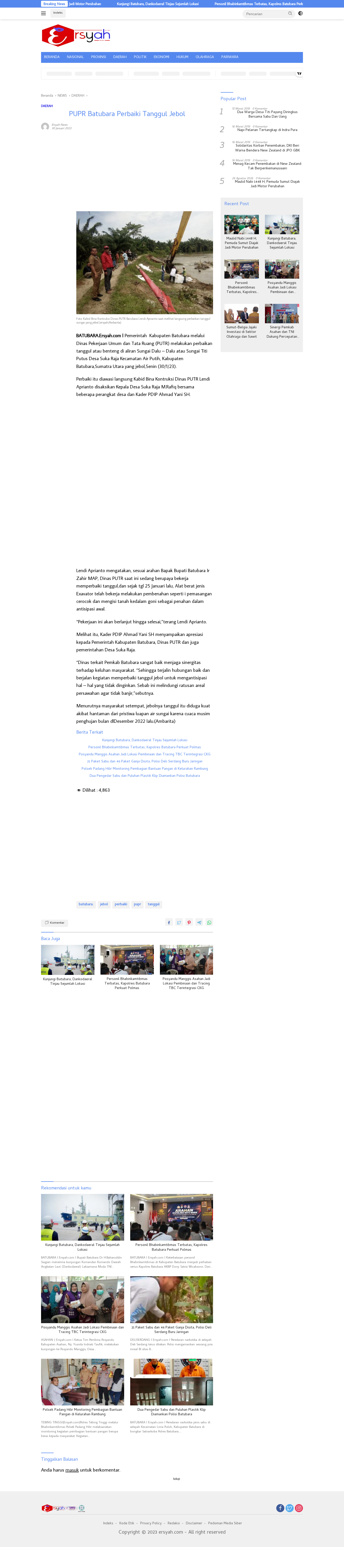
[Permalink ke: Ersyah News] (45, 126)
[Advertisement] (56, 211)
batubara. (86, 905)
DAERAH (120, 57)
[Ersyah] (76, 35)
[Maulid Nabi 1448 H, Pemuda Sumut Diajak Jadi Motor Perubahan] (241, 224)
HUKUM (182, 57)
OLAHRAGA (205, 57)
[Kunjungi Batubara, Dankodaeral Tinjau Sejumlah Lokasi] (67, 960)
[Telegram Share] (199, 922)
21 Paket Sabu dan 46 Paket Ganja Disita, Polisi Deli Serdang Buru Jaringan (144, 762)
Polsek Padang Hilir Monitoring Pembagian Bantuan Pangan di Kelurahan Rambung (145, 769)
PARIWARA (229, 57)
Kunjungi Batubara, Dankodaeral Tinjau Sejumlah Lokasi (124, 4)
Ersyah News (59, 124)
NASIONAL (75, 57)
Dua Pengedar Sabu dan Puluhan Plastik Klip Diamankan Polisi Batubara (145, 776)
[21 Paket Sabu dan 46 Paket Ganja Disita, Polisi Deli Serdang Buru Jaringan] (171, 1299)
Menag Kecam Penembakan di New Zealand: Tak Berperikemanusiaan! (267, 166)
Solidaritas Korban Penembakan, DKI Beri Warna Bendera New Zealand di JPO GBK (267, 148)
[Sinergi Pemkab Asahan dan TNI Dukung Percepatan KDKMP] (282, 313)
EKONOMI (161, 57)
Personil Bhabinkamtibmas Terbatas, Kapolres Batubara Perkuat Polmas (233, 4)
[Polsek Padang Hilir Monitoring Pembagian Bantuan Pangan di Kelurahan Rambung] (82, 1382)
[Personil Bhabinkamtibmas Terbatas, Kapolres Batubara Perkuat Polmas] (127, 960)
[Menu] (44, 13)
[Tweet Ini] (179, 922)
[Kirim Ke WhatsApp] (209, 922)
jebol (104, 905)
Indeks (58, 13)
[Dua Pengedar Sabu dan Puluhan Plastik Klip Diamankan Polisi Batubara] (171, 1382)
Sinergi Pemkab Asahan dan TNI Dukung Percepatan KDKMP (282, 333)
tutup (176, 1479)
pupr (137, 905)
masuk (72, 1469)
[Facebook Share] (169, 922)
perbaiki (121, 905)
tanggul (154, 905)
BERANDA (52, 57)
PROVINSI (98, 57)
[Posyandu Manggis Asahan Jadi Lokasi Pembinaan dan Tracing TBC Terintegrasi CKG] (186, 960)
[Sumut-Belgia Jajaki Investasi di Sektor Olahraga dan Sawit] (241, 313)
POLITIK (140, 57)
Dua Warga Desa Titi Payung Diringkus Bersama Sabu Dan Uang (267, 115)
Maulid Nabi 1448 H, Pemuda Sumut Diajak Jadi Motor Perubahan (267, 184)
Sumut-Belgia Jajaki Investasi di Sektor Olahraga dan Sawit (241, 333)
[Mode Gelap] (300, 13)
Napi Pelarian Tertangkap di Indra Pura (267, 130)
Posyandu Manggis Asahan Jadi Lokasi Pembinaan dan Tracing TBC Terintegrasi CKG (145, 755)
